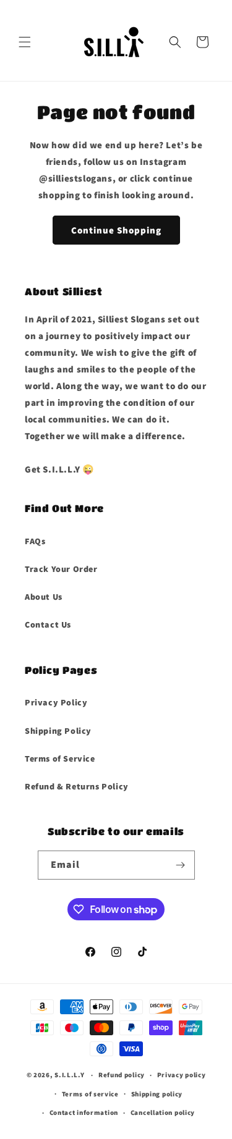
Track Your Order (61, 568)
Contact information (83, 1112)
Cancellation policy (163, 1112)
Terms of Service (60, 758)
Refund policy (121, 1074)
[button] (24, 42)
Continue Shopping (116, 230)
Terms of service (90, 1094)
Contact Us (48, 624)
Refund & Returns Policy (77, 786)
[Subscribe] (180, 865)
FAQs (35, 541)
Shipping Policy (58, 730)
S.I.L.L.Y (69, 1074)
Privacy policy (181, 1074)
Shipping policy (157, 1094)
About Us (43, 596)
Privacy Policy (56, 702)
